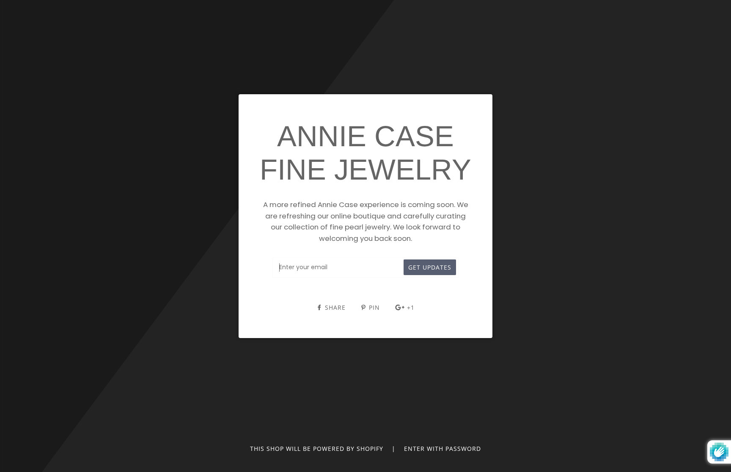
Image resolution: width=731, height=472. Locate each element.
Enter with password (442, 449)
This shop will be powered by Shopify (317, 449)
